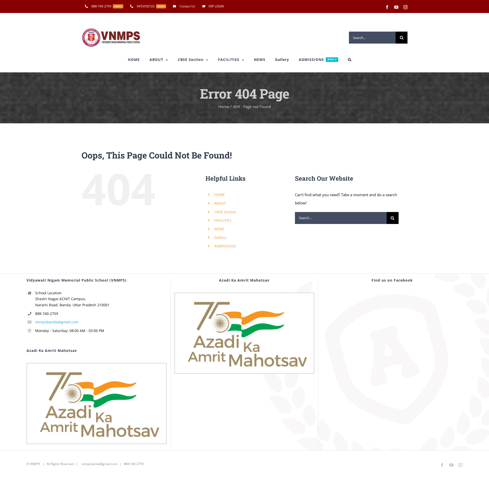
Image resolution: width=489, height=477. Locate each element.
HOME (219, 194)
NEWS (219, 229)
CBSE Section (225, 211)
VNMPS (35, 464)
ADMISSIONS (225, 246)
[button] (349, 60)
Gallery (220, 237)
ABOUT (220, 203)
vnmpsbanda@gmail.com (56, 322)
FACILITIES (223, 220)
